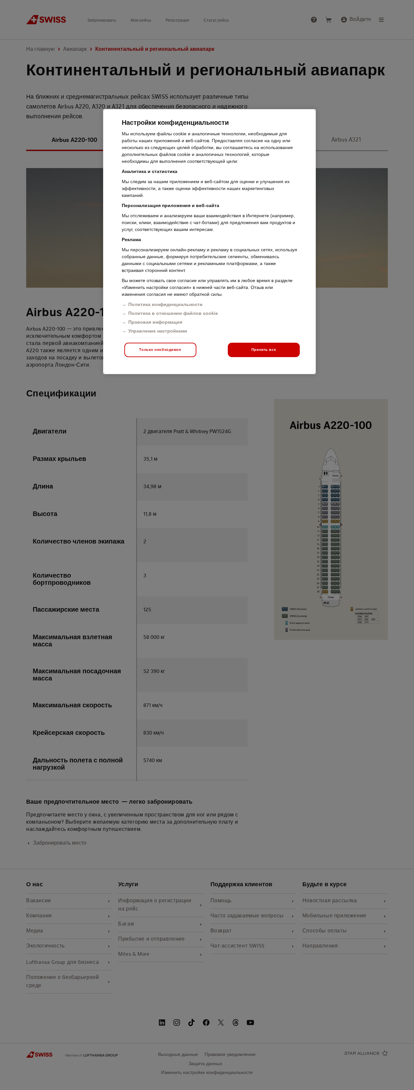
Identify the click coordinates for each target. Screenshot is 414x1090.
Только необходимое (160, 350)
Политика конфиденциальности (165, 304)
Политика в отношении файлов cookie (173, 313)
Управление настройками (157, 331)
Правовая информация (155, 322)
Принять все (263, 350)
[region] (209, 241)
